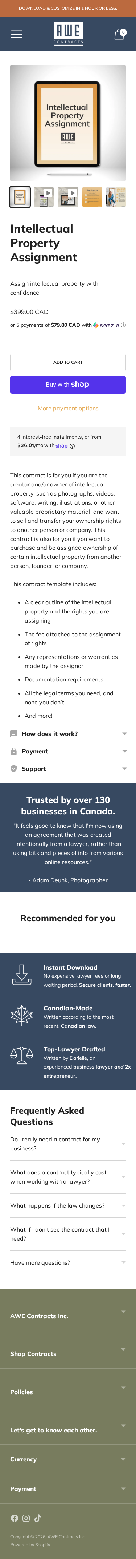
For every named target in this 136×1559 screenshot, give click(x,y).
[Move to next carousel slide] (126, 947)
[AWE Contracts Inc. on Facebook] (14, 1519)
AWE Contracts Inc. (67, 1536)
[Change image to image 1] (20, 197)
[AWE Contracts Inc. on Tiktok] (37, 1519)
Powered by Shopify (30, 1544)
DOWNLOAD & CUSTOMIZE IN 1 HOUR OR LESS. (68, 8)
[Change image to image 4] (92, 197)
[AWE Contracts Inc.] (68, 34)
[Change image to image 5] (116, 197)
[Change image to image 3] (68, 197)
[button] (68, 325)
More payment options (68, 408)
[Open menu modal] (17, 34)
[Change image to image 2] (44, 197)
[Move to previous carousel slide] (10, 947)
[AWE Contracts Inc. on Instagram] (26, 1519)
